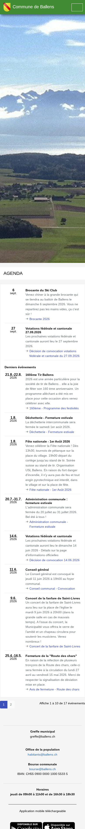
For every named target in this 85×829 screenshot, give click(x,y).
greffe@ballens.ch (42, 736)
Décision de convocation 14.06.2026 (54, 560)
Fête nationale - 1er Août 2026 (50, 489)
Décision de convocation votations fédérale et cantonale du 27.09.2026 (54, 353)
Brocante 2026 (39, 319)
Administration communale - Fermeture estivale (48, 524)
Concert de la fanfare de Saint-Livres (54, 646)
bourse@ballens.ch (42, 769)
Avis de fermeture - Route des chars (54, 689)
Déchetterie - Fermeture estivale (51, 432)
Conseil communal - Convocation (52, 588)
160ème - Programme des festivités (54, 408)
